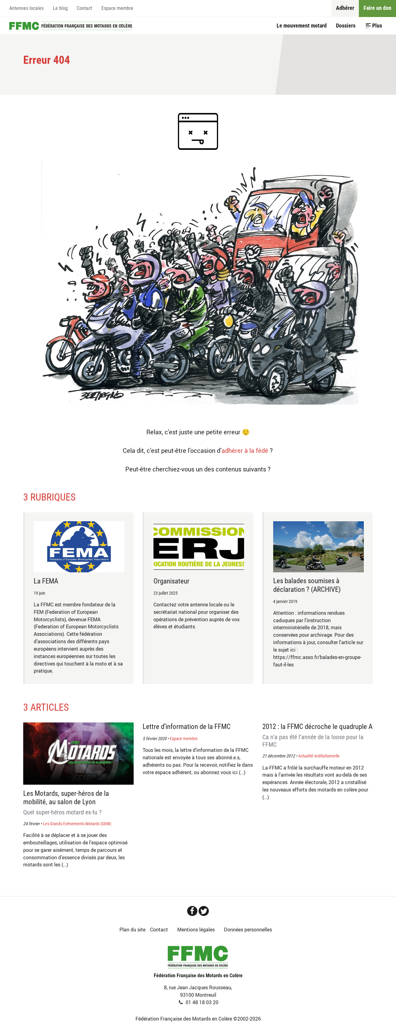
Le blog (60, 8)
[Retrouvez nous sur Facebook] (192, 911)
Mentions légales (196, 929)
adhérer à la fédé (245, 450)
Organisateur (171, 581)
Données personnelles (248, 929)
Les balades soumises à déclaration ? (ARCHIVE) (307, 585)
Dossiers (345, 25)
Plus (377, 25)
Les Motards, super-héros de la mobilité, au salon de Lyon (66, 802)
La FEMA (46, 581)
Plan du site (132, 929)
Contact (84, 8)
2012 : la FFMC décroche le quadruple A (317, 735)
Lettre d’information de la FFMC (186, 726)
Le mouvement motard (302, 25)
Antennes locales (26, 8)
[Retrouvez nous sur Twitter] (204, 911)
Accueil (70, 25)
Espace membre (117, 8)
